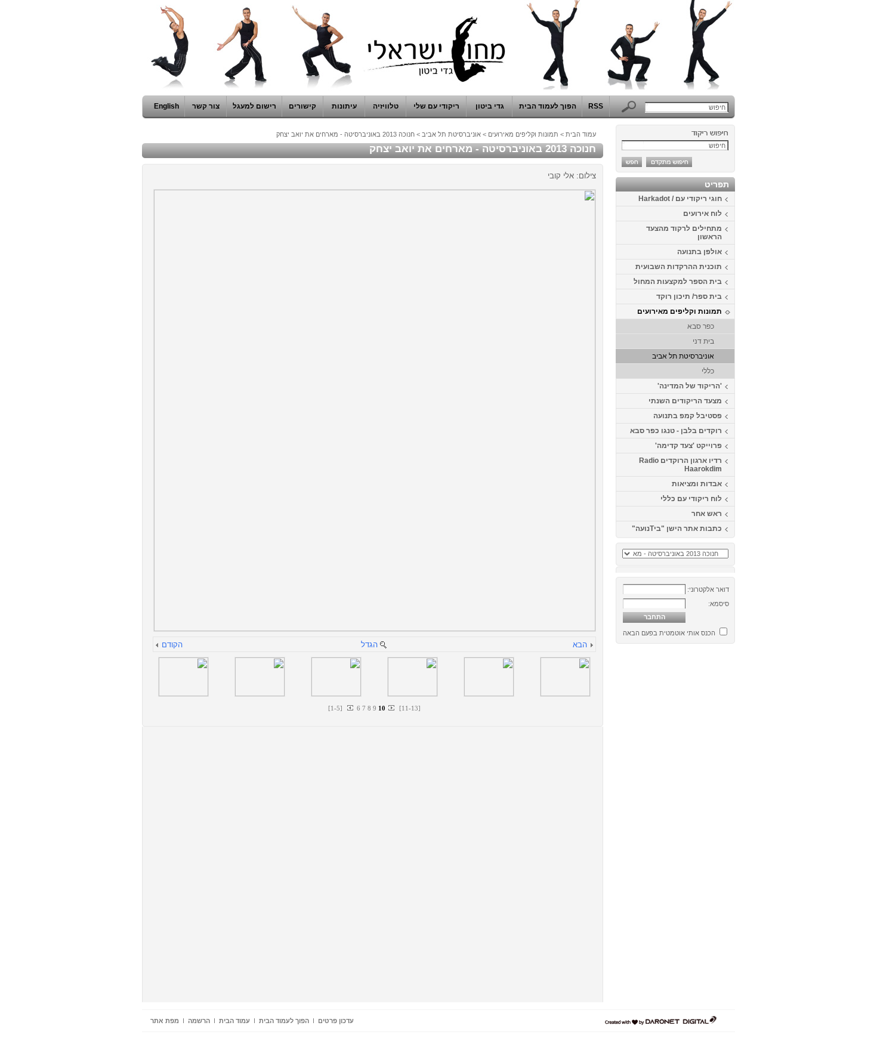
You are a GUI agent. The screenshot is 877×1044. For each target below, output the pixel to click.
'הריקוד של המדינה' (689, 386)
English (166, 106)
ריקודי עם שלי (436, 106)
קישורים (302, 106)
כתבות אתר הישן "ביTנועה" (677, 528)
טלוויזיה (386, 106)
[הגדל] (383, 645)
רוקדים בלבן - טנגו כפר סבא (676, 431)
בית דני (703, 341)
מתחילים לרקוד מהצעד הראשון (684, 232)
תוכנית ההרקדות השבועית (678, 266)
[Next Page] (390, 707)
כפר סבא (700, 326)
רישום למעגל (254, 106)
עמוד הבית (581, 134)
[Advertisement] (699, 827)
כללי (708, 371)
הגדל (369, 644)
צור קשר (206, 106)
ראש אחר (706, 513)
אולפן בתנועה (699, 252)
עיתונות (344, 106)
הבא (580, 644)
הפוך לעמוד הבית (547, 106)
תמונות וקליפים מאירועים (679, 311)
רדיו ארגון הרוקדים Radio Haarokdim (680, 464)
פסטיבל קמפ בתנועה (687, 416)
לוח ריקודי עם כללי (691, 499)
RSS (595, 106)
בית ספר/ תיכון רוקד (689, 296)
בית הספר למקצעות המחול (678, 281)
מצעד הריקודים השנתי (685, 401)
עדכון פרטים (336, 1020)
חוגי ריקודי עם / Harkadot (680, 198)
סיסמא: (718, 603)
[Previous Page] (350, 707)
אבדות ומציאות (697, 484)
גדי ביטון (489, 106)
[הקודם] (157, 645)
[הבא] (591, 645)
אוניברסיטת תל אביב (683, 356)
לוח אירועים (702, 213)
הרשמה (199, 1020)
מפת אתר (164, 1020)
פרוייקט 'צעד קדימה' (688, 445)
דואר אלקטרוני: (708, 589)
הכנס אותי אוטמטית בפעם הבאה (669, 633)
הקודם (172, 644)
